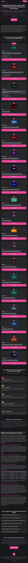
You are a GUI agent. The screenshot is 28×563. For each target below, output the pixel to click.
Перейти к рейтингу (14, 547)
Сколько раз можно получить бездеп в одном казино (10, 526)
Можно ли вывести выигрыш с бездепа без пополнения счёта (11, 517)
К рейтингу (24, 1)
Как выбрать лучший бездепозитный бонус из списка (10, 531)
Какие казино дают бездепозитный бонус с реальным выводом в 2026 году (13, 520)
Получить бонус (14, 59)
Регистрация (14, 19)
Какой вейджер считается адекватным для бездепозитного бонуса (12, 523)
